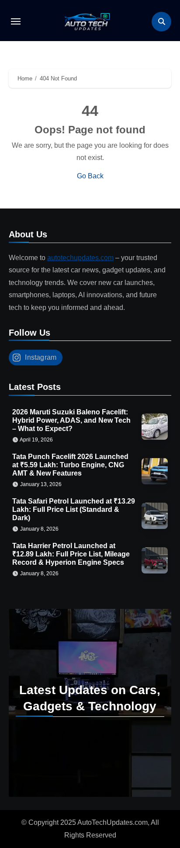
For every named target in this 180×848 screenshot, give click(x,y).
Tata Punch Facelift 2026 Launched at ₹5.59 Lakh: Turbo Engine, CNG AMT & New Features (70, 465)
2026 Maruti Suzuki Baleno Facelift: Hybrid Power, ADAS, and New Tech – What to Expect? (71, 420)
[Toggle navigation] (16, 21)
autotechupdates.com (80, 257)
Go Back (90, 176)
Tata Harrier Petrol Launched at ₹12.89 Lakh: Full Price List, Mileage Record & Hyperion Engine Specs (71, 554)
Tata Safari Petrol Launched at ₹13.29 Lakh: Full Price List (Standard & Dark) (73, 509)
